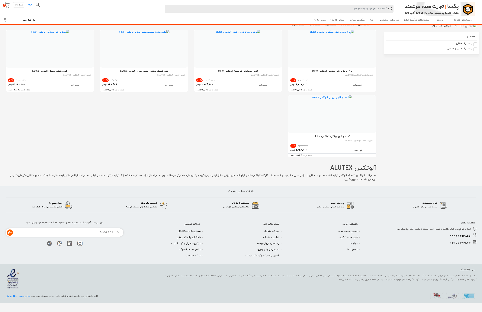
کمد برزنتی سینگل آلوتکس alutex (49, 71)
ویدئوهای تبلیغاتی (389, 20)
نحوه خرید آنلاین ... (348, 237)
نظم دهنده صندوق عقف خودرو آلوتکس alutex (144, 71)
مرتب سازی (363, 25)
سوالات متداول (271, 231)
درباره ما (354, 243)
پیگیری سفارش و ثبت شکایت (186, 243)
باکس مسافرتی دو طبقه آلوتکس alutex (238, 71)
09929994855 (460, 235)
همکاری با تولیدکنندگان (189, 231)
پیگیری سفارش (357, 20)
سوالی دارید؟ (337, 20)
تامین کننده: (359, 75)
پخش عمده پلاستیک (190, 249)
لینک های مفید (193, 255)
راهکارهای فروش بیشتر (268, 243)
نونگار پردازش (12, 296)
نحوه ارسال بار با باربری (268, 249)
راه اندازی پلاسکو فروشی (189, 237)
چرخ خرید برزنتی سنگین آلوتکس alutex (332, 71)
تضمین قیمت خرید (348, 231)
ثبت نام (19, 5)
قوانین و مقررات (271, 237)
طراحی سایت (24, 296)
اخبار (371, 20)
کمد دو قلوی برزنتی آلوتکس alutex (332, 136)
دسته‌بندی (472, 36)
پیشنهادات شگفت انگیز (416, 20)
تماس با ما (320, 20)
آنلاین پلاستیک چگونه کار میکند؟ (262, 255)
